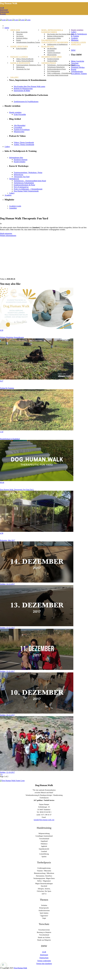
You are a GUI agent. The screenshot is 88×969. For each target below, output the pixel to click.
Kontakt (3, 14)
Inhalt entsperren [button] (6, 233)
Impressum (4, 10)
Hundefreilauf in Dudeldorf (10, 439)
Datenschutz (4, 12)
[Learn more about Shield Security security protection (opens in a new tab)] (4, 965)
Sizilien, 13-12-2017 (7, 628)
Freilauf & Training (7, 388)
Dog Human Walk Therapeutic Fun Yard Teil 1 (17, 490)
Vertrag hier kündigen (44, 964)
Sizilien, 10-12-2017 (7, 715)
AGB (2, 8)
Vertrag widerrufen (44, 961)
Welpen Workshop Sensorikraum (12, 337)
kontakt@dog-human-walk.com (44, 820)
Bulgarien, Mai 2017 (7, 540)
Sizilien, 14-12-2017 (7, 584)
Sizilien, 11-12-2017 (7, 671)
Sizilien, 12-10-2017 (7, 772)
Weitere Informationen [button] (8, 235)
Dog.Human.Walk (20, 968)
